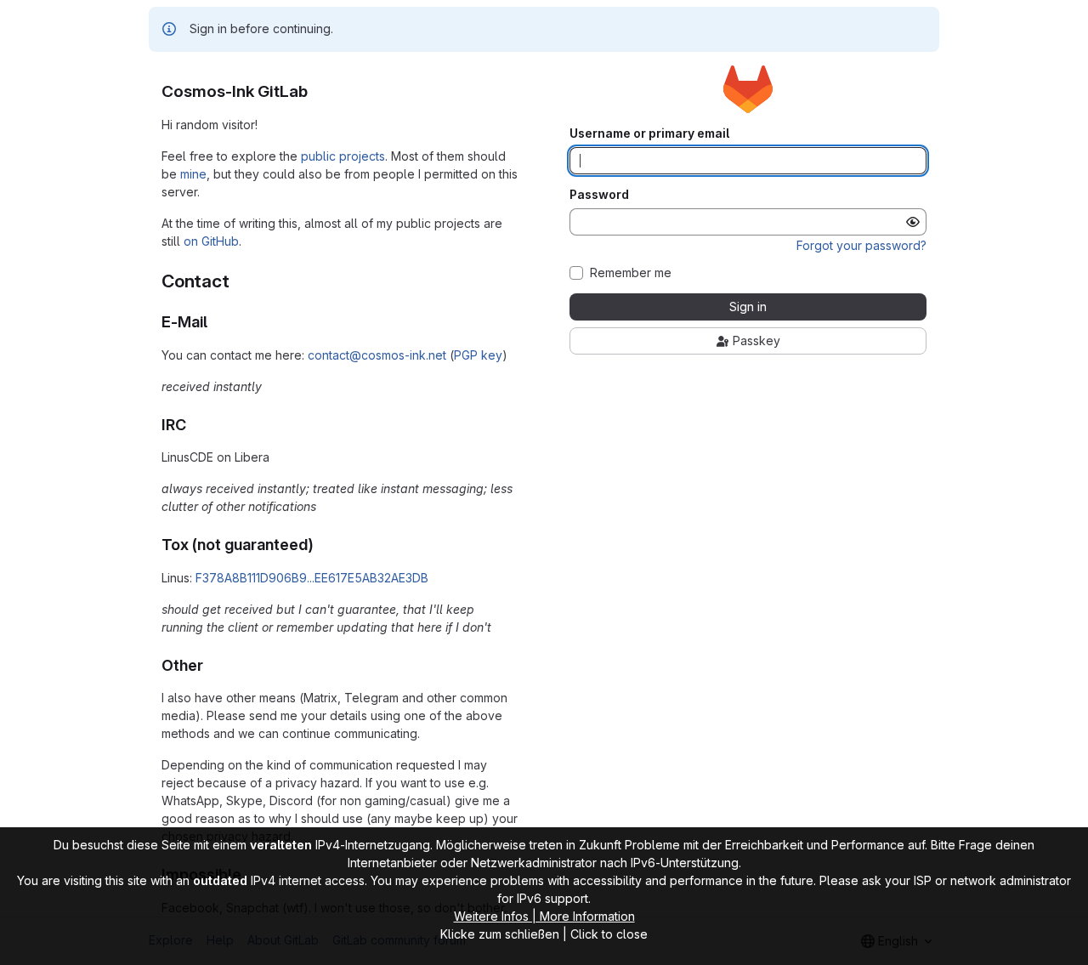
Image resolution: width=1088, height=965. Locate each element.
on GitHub (211, 241)
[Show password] (912, 222)
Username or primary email (649, 133)
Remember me (631, 273)
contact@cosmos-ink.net (377, 355)
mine (193, 174)
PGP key (478, 355)
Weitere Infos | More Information (544, 916)
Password (599, 195)
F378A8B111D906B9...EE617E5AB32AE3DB (312, 577)
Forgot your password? (861, 245)
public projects (343, 156)
